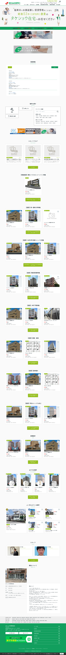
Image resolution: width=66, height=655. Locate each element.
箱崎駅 (47, 117)
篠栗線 (27, 620)
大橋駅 (41, 117)
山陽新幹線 (34, 620)
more (55, 67)
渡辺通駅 (50, 117)
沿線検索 (15, 109)
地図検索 (12, 111)
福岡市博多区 (38, 121)
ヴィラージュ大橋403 (12, 92)
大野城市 (49, 617)
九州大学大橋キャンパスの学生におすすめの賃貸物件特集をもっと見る (33, 265)
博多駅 (37, 115)
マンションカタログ (22, 648)
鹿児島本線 (18, 620)
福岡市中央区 (43, 121)
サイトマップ (45, 648)
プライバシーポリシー (39, 648)
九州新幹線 (38, 620)
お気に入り (26, 108)
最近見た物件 (13, 116)
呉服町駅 (37, 117)
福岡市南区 (52, 121)
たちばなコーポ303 (12, 82)
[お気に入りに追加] (39, 179)
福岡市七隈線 (42, 620)
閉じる (62, 653)
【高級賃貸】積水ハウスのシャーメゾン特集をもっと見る (33, 199)
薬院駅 (44, 117)
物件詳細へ (10, 77)
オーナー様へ (36, 640)
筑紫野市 (56, 121)
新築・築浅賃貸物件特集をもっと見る (33, 363)
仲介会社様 (58, 4)
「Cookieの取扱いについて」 (49, 653)
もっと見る (33, 167)
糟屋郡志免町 (42, 617)
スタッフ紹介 (26, 4)
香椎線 (46, 620)
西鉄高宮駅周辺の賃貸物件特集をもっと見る (33, 297)
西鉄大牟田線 (23, 620)
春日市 (39, 617)
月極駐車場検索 (52, 4)
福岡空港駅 (52, 115)
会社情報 (37, 4)
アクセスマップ (28, 648)
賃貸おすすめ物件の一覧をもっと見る (33, 497)
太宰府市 (46, 617)
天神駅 (56, 115)
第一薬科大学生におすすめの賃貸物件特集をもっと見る (33, 232)
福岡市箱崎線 (14, 620)
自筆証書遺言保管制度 (44, 4)
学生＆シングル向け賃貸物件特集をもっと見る (33, 428)
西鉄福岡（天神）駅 (46, 115)
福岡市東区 (47, 121)
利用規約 (33, 648)
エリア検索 (9, 109)
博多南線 (30, 620)
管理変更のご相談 (36, 638)
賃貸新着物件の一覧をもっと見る (33, 462)
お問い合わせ (32, 4)
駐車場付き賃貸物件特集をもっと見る (33, 395)
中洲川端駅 (40, 115)
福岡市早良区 (35, 617)
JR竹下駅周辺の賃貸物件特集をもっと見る (33, 330)
